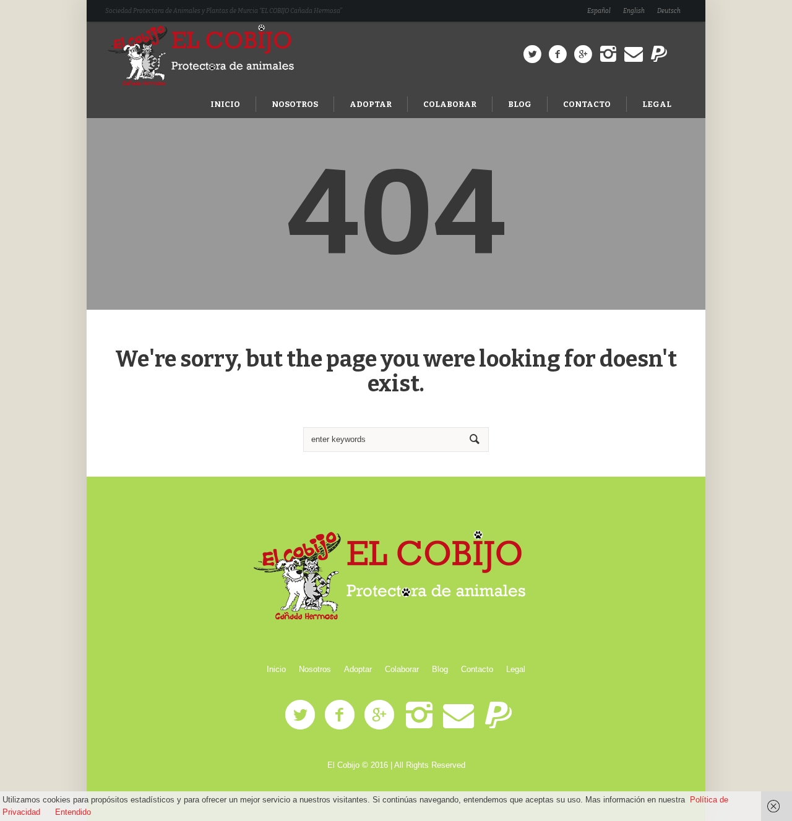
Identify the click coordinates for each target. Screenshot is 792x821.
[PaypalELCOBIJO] (659, 54)
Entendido (73, 812)
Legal (515, 669)
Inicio (276, 669)
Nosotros (315, 669)
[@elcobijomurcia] (532, 54)
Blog (440, 669)
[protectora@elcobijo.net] (633, 54)
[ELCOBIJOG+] (583, 54)
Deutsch (669, 11)
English (634, 11)
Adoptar (358, 669)
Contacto (477, 669)
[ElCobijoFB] (557, 54)
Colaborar (402, 669)
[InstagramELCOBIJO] (608, 54)
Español (599, 11)
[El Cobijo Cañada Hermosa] (396, 576)
